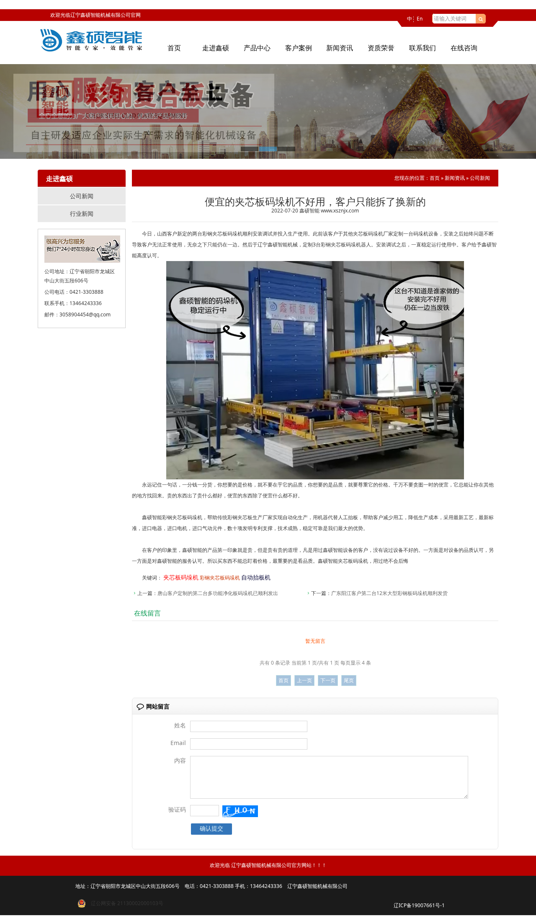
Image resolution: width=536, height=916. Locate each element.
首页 (174, 47)
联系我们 (422, 47)
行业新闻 (81, 213)
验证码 (177, 809)
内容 (180, 760)
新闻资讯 (339, 47)
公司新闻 (81, 196)
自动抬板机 (256, 577)
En (420, 18)
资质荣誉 (381, 47)
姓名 (180, 725)
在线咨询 (464, 47)
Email (178, 743)
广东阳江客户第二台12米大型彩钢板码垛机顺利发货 (389, 593)
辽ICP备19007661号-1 (419, 905)
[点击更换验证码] (240, 811)
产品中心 (257, 47)
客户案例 (298, 47)
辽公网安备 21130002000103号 (124, 903)
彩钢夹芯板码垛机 (222, 233)
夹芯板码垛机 (368, 233)
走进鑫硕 (215, 47)
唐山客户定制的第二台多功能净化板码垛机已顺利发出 (217, 593)
